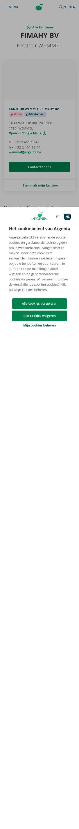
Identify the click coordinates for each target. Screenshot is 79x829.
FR (57, 216)
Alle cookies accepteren (39, 303)
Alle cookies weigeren (39, 316)
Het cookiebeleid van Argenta (39, 228)
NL (67, 216)
